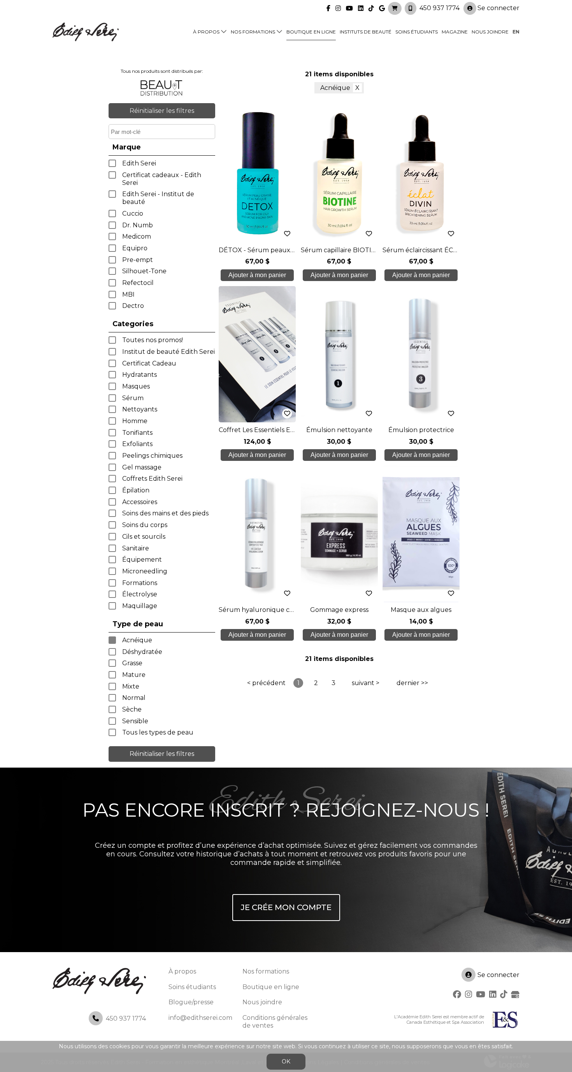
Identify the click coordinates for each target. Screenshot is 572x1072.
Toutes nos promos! (152, 340)
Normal (134, 697)
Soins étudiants (416, 32)
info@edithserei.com (200, 1017)
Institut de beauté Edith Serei (168, 351)
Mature (134, 674)
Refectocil (138, 282)
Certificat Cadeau (149, 363)
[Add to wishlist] (287, 234)
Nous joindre (490, 32)
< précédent (266, 683)
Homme (134, 421)
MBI (128, 294)
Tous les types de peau (157, 732)
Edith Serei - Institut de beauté (158, 198)
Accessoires (139, 502)
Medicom (136, 236)
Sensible (135, 721)
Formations (139, 583)
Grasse (132, 663)
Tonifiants (137, 432)
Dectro (133, 305)
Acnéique (137, 640)
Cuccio (132, 213)
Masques (136, 386)
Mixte (130, 686)
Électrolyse (139, 594)
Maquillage (139, 606)
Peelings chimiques (152, 455)
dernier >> (412, 683)
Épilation (135, 490)
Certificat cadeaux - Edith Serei (161, 178)
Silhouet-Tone (144, 271)
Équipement (142, 559)
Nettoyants (139, 409)
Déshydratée (142, 652)
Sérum (133, 398)
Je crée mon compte (286, 907)
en (515, 32)
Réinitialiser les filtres (162, 110)
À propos (206, 32)
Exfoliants (137, 444)
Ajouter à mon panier (257, 275)
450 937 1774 (439, 8)
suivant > (365, 683)
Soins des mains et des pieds (165, 513)
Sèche (132, 709)
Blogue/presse (191, 1002)
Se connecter (498, 8)
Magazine (455, 32)
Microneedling (144, 571)
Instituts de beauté (365, 32)
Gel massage (141, 467)
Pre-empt (137, 260)
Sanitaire (135, 548)
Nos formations (253, 32)
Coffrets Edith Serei (152, 478)
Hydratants (139, 374)
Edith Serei (139, 163)
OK (286, 1061)
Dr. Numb (137, 225)
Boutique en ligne (311, 32)
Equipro (134, 248)
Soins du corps (144, 525)
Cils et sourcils (143, 536)
